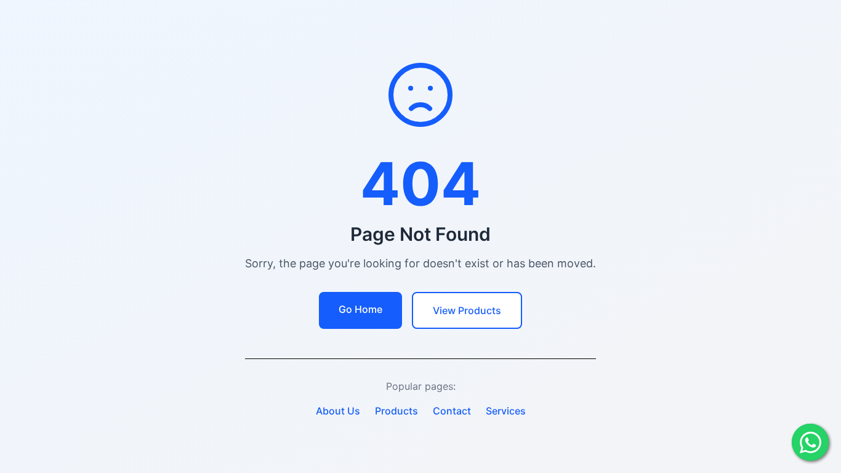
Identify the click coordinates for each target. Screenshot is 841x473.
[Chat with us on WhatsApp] (810, 442)
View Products (467, 310)
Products (396, 411)
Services (506, 411)
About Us (338, 411)
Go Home (360, 309)
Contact (452, 411)
